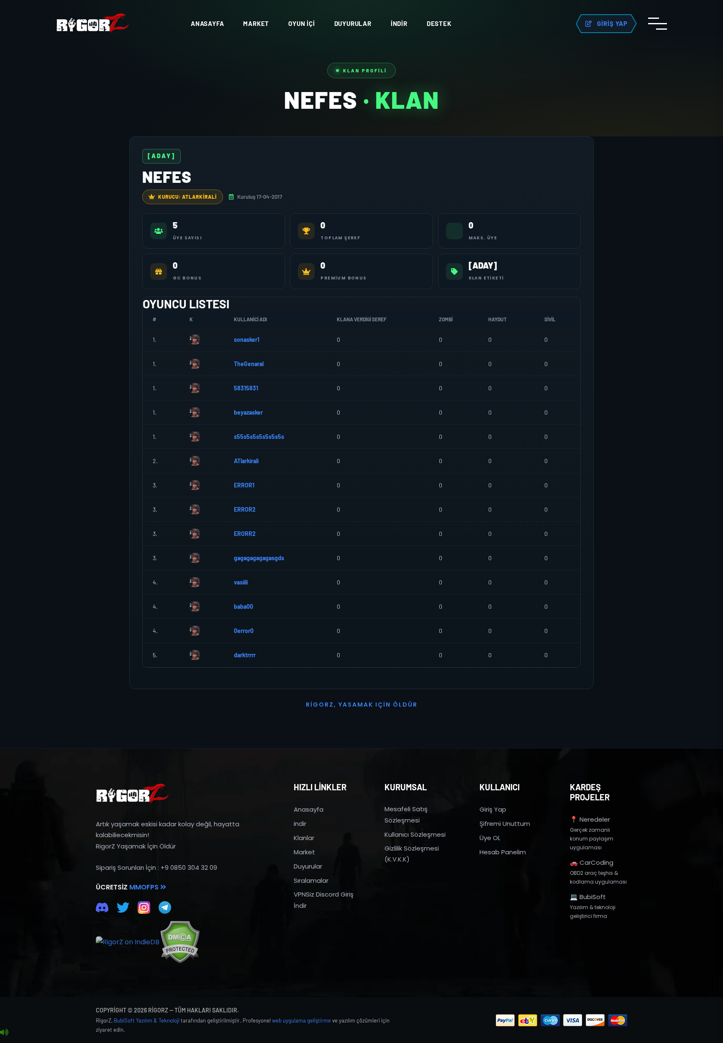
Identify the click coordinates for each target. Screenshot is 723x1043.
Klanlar (304, 837)
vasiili (241, 582)
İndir (399, 23)
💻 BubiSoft (588, 896)
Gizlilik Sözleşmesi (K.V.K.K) (412, 854)
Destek (439, 23)
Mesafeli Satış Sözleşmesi (406, 814)
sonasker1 (246, 339)
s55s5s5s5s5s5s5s (259, 436)
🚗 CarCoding (591, 862)
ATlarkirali (246, 460)
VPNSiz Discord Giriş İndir (324, 900)
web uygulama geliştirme (301, 1020)
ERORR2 (245, 533)
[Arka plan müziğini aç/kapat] (4, 1032)
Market (256, 23)
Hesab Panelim (502, 852)
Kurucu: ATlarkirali (187, 197)
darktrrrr (245, 655)
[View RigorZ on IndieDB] (127, 942)
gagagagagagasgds (259, 557)
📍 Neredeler (590, 819)
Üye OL (489, 837)
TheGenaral (249, 363)
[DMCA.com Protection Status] (179, 942)
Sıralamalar (311, 880)
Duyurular (353, 23)
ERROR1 (244, 485)
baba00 (243, 606)
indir (300, 823)
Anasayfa (207, 23)
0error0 (244, 630)
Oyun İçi (301, 23)
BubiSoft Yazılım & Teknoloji (146, 1020)
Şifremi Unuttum (504, 823)
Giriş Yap (492, 809)
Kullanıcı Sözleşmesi (415, 834)
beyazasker (248, 412)
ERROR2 (245, 509)
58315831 (246, 388)
